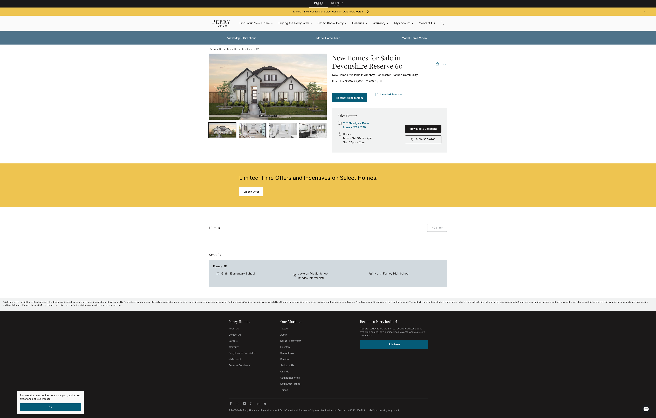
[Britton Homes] (337, 4)
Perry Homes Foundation (242, 353)
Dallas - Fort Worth (290, 340)
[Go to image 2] (283, 130)
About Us (234, 328)
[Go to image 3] (313, 130)
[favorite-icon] (445, 64)
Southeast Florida (290, 377)
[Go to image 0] (222, 130)
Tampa (284, 389)
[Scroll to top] (646, 397)
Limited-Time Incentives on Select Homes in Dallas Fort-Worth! (328, 11)
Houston (285, 346)
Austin (283, 334)
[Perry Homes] (318, 4)
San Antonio (287, 353)
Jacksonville (287, 365)
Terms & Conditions (239, 365)
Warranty (234, 346)
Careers (233, 340)
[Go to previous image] (215, 86)
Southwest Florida (290, 383)
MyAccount (235, 359)
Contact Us (235, 334)
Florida (284, 359)
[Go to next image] (320, 86)
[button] (646, 409)
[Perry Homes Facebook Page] (231, 403)
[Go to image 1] (252, 130)
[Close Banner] (645, 12)
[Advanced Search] (442, 23)
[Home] (221, 23)
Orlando (284, 371)
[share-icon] (437, 64)
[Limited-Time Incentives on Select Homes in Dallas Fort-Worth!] (368, 11)
